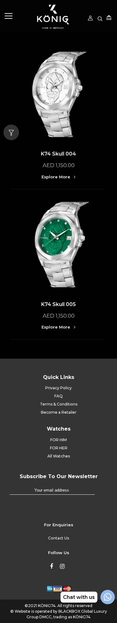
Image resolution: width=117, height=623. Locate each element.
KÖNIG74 (47, 605)
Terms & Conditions (58, 404)
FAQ (58, 396)
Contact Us (58, 538)
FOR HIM (58, 439)
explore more (56, 176)
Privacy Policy (58, 388)
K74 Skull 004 (58, 154)
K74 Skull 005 (58, 304)
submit (101, 493)
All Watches (58, 456)
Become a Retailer (58, 412)
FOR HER (58, 448)
